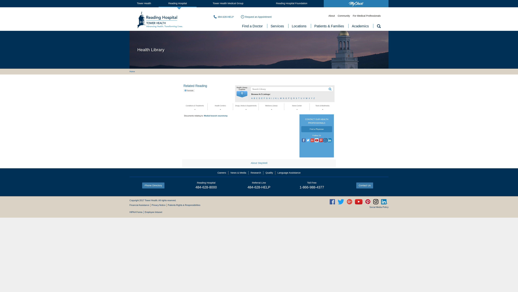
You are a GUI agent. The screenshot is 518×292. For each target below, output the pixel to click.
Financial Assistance (139, 205)
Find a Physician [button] (317, 129)
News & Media (238, 172)
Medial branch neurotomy (216, 116)
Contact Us (365, 185)
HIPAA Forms (136, 212)
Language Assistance (289, 172)
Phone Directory (153, 185)
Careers (221, 172)
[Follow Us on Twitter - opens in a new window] (308, 140)
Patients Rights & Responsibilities (184, 205)
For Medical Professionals (367, 15)
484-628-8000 (206, 187)
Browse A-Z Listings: (261, 94)
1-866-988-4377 (312, 187)
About (331, 15)
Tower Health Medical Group (228, 3)
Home (132, 71)
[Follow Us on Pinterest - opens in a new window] (321, 140)
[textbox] (290, 89)
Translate (190, 91)
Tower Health (144, 3)
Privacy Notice (159, 205)
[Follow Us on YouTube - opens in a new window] (312, 140)
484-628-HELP (259, 187)
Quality (269, 172)
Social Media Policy (378, 207)
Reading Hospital (177, 3)
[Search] (379, 26)
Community (344, 15)
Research (256, 172)
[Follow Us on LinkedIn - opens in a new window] (330, 140)
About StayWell (259, 163)
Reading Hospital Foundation (291, 3)
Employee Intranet (153, 212)
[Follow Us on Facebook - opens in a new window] (304, 140)
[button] (242, 94)
